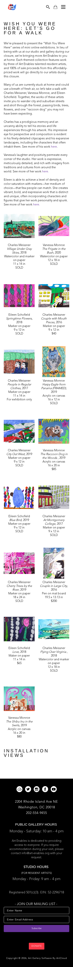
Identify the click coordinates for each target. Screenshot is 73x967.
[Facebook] (45, 789)
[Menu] (63, 7)
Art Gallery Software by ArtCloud (47, 958)
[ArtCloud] (20, 789)
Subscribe (37, 928)
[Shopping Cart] (55, 7)
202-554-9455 (36, 813)
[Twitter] (28, 789)
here (54, 146)
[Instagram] (37, 789)
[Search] (48, 7)
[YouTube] (54, 789)
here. (45, 171)
